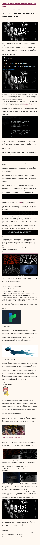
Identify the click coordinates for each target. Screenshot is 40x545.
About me (10, 9)
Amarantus (35, 417)
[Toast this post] (3, 539)
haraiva (11, 536)
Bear (22, 542)
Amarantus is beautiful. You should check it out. (12, 437)
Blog (7, 9)
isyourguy (17, 536)
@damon (20, 202)
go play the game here (28, 104)
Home (3, 9)
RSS (19, 9)
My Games (15, 9)
